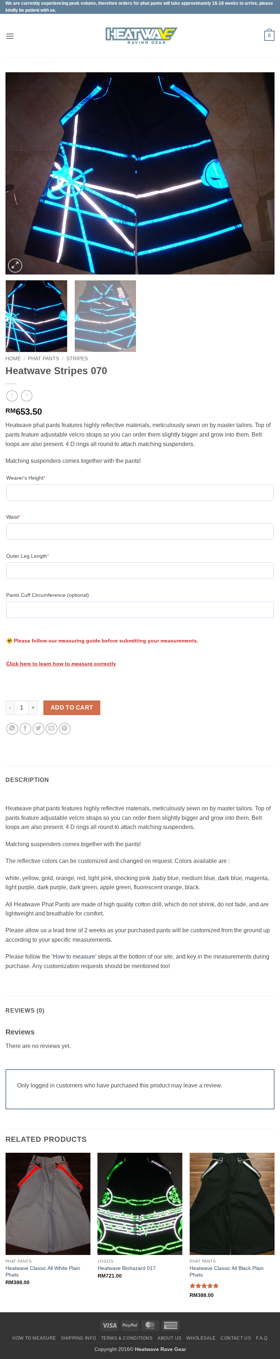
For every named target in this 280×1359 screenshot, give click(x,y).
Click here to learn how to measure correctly (61, 664)
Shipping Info (78, 1338)
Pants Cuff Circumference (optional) (47, 595)
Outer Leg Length (38, 556)
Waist (24, 517)
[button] (9, 36)
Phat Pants (43, 358)
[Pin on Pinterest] (65, 729)
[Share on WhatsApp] (12, 729)
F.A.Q (262, 1338)
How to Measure (34, 1338)
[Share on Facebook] (25, 729)
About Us (170, 1338)
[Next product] (12, 396)
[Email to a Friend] (52, 729)
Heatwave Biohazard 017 (127, 1268)
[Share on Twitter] (38, 729)
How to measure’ (74, 956)
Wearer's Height (37, 478)
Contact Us (236, 1338)
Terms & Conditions (127, 1338)
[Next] (260, 173)
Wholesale (201, 1338)
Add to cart (72, 708)
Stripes (77, 358)
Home (13, 358)
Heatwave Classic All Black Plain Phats (227, 1271)
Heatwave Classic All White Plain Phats (42, 1271)
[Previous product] (26, 396)
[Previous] (20, 173)
